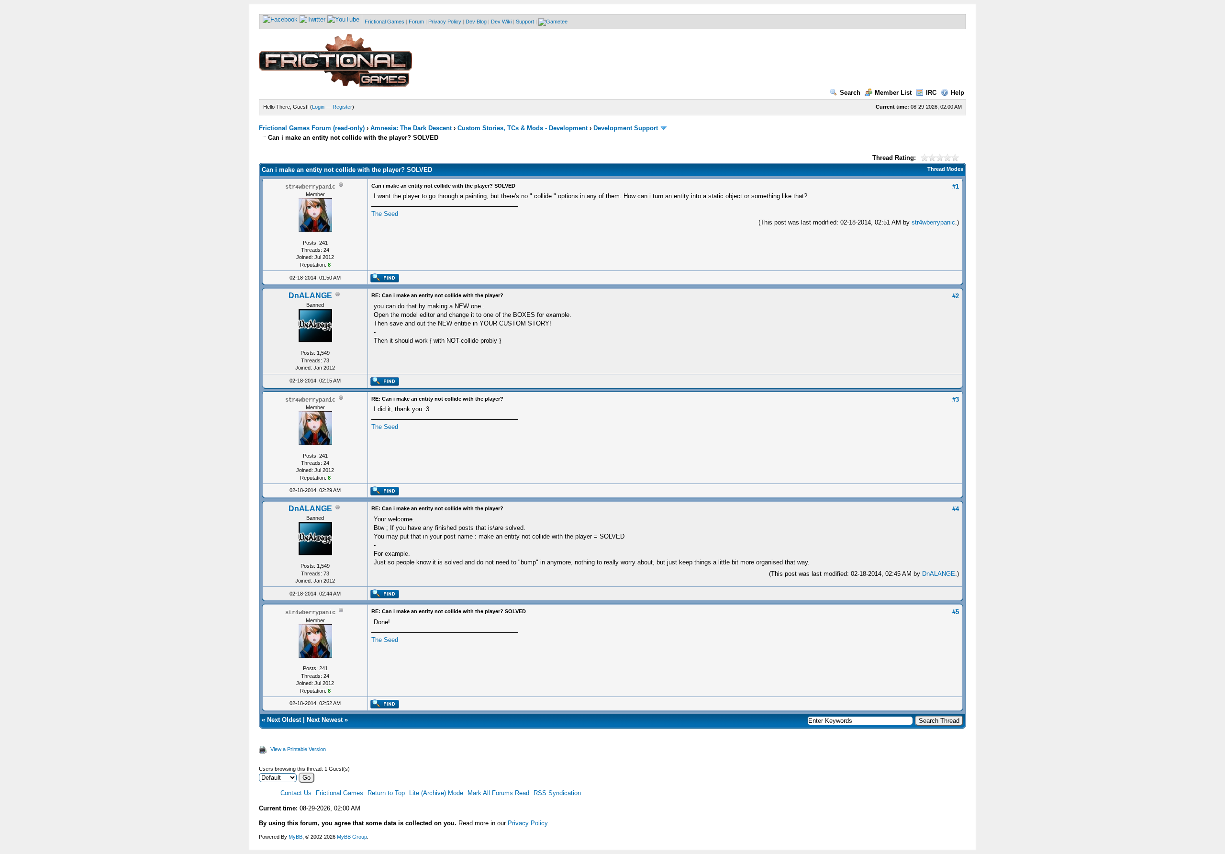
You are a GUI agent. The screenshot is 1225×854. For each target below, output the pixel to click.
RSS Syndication (557, 793)
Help (957, 92)
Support (525, 21)
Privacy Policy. (528, 823)
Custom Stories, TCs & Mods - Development (522, 128)
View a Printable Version (298, 749)
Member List (893, 92)
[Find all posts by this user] (384, 280)
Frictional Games (384, 21)
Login (318, 107)
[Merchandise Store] (553, 21)
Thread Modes (945, 169)
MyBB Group (352, 837)
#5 (955, 612)
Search (850, 92)
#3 (955, 399)
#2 (955, 296)
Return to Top (386, 793)
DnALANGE (938, 573)
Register (342, 107)
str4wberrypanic (933, 222)
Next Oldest (284, 719)
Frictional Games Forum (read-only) (312, 128)
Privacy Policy (444, 21)
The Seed (384, 213)
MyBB (295, 837)
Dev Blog (476, 21)
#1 (955, 186)
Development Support (625, 128)
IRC (931, 92)
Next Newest (325, 719)
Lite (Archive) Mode (436, 793)
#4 (955, 509)
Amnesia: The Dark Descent (411, 128)
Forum (416, 21)
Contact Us (296, 793)
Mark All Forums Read (498, 793)
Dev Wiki (501, 21)
